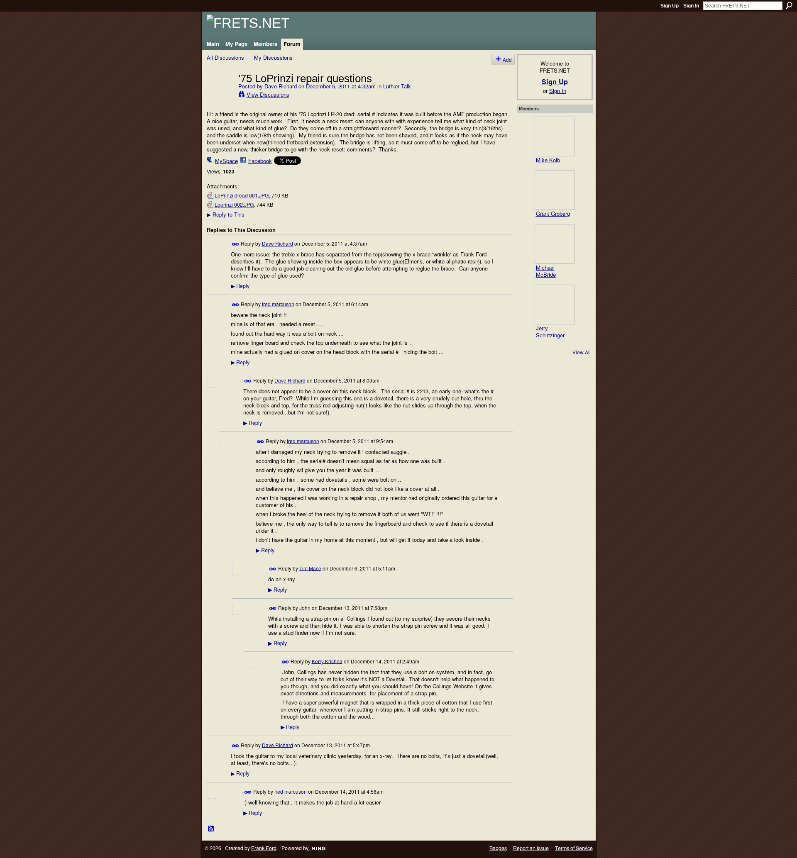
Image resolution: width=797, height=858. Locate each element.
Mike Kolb (548, 160)
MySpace (226, 161)
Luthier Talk (397, 86)
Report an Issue (531, 848)
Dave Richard (280, 86)
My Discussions (273, 57)
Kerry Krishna (327, 660)
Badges (498, 848)
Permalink (236, 244)
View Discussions (268, 94)
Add (507, 59)
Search (789, 5)
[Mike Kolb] (555, 136)
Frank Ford (263, 848)
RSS (211, 829)
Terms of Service (574, 848)
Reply (240, 286)
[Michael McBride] (555, 244)
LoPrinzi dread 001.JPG (242, 195)
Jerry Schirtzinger (550, 331)
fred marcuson (278, 303)
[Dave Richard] (220, 95)
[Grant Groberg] (555, 190)
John (304, 607)
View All (581, 352)
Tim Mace (310, 567)
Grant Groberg (553, 213)
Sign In (691, 6)
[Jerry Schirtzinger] (555, 304)
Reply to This (225, 214)
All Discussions (225, 57)
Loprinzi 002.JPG (234, 204)
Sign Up (669, 6)
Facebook (260, 161)
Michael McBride (546, 270)
